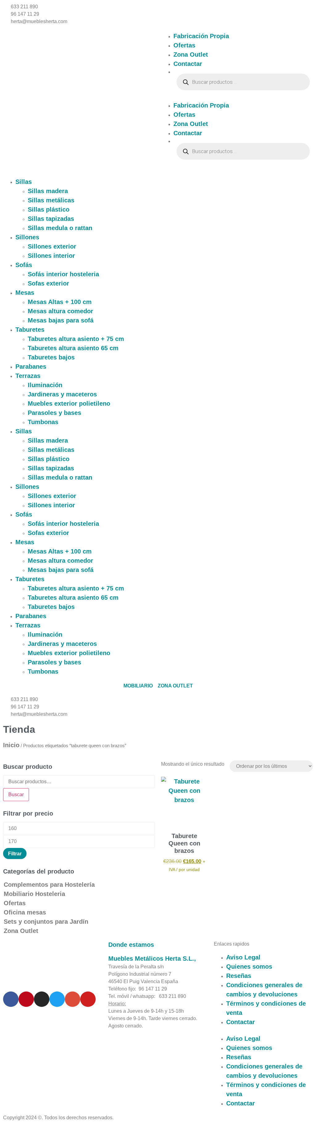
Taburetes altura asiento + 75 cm (76, 338)
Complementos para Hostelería (49, 884)
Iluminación (45, 385)
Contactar (187, 63)
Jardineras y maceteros (62, 394)
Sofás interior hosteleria (63, 274)
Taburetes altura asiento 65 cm (73, 348)
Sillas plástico (48, 209)
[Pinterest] (26, 999)
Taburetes (29, 329)
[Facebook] (11, 999)
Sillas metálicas (51, 200)
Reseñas (238, 975)
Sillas (23, 181)
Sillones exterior (52, 246)
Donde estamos (131, 944)
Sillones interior (51, 255)
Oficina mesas (25, 912)
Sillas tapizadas (51, 218)
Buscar (16, 794)
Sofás (23, 264)
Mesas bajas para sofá (61, 320)
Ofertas (184, 45)
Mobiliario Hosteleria (34, 893)
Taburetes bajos (51, 357)
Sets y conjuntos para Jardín (46, 921)
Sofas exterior (48, 283)
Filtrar (15, 853)
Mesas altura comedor (60, 311)
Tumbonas (43, 422)
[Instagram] (41, 999)
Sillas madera (48, 191)
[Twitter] (57, 999)
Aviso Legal (243, 957)
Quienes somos (249, 966)
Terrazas (27, 375)
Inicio (11, 745)
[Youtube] (88, 999)
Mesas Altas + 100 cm (60, 301)
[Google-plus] (72, 999)
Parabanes (30, 366)
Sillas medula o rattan (60, 228)
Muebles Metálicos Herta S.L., (152, 958)
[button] (237, 97)
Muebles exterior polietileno (69, 403)
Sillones (27, 237)
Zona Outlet (190, 54)
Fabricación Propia (201, 36)
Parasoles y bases (54, 412)
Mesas (24, 292)
